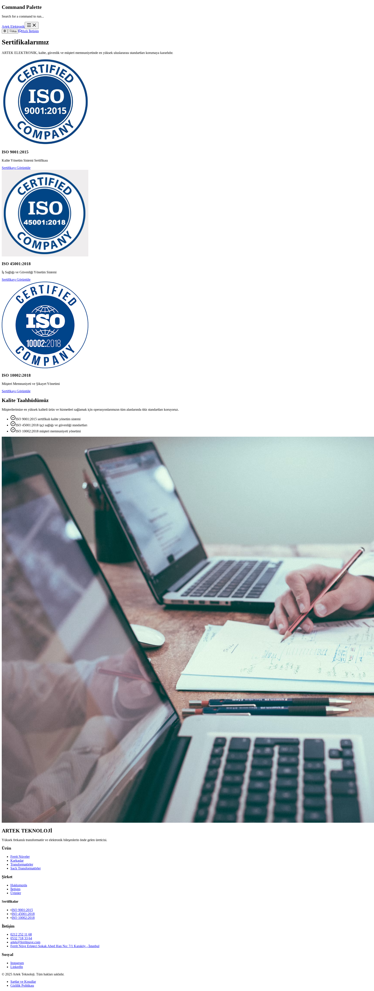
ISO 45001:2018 (23, 914)
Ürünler (15, 893)
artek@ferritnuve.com (25, 942)
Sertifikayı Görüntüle (16, 168)
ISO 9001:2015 (22, 910)
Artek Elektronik (13, 26)
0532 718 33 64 (21, 938)
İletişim (15, 889)
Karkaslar (17, 860)
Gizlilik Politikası (22, 985)
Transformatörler (21, 864)
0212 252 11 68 (21, 934)
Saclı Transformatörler (25, 868)
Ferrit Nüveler (20, 856)
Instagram (17, 963)
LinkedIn (16, 967)
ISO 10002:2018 (23, 918)
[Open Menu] (32, 25)
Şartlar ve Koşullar (23, 981)
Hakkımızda (18, 885)
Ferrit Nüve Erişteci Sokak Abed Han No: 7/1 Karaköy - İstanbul (54, 946)
